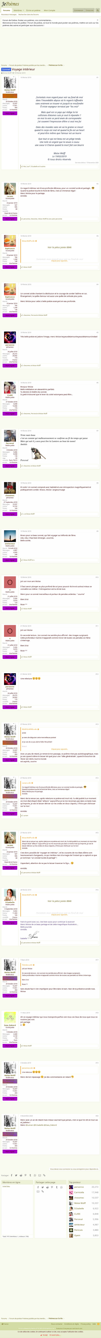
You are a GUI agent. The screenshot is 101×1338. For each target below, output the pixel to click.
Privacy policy (86, 1324)
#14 (97, 778)
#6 (97, 383)
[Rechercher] (97, 10)
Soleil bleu (6, 1186)
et (32, 365)
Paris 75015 (13, 460)
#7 (97, 431)
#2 (97, 184)
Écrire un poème (33, 10)
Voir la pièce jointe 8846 (59, 247)
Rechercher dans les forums (28, 14)
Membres (18, 10)
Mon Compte (49, 10)
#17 (97, 960)
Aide (94, 1324)
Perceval (10, 443)
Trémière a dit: (27, 965)
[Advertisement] (51, 46)
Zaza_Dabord (10, 1025)
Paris (15, 1040)
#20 (97, 1116)
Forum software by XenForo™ (36, 1328)
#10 (97, 577)
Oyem (77, 1235)
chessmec (9, 495)
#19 (97, 1063)
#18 (97, 1013)
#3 (97, 236)
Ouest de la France (10, 213)
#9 (97, 531)
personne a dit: (27, 1068)
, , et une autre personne (42, 219)
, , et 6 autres (34, 166)
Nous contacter (56, 1324)
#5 (97, 332)
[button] (23, 10)
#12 (97, 674)
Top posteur (75, 1182)
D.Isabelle (10, 902)
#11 (97, 626)
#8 (97, 483)
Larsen (10, 196)
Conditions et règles (71, 1324)
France (15, 360)
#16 (97, 890)
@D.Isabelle (38, 1125)
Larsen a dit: (26, 783)
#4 (97, 284)
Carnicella (79, 1192)
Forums (6, 10)
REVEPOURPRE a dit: (29, 729)
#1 (97, 77)
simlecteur (10, 543)
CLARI (10, 395)
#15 (97, 833)
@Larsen (29, 1125)
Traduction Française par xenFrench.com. (69, 1328)
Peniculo (78, 1230)
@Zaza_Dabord (50, 1125)
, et (35, 315)
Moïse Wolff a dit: (28, 241)
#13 (97, 724)
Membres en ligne (11, 1182)
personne (10, 345)
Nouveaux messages (9, 14)
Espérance (10, 248)
